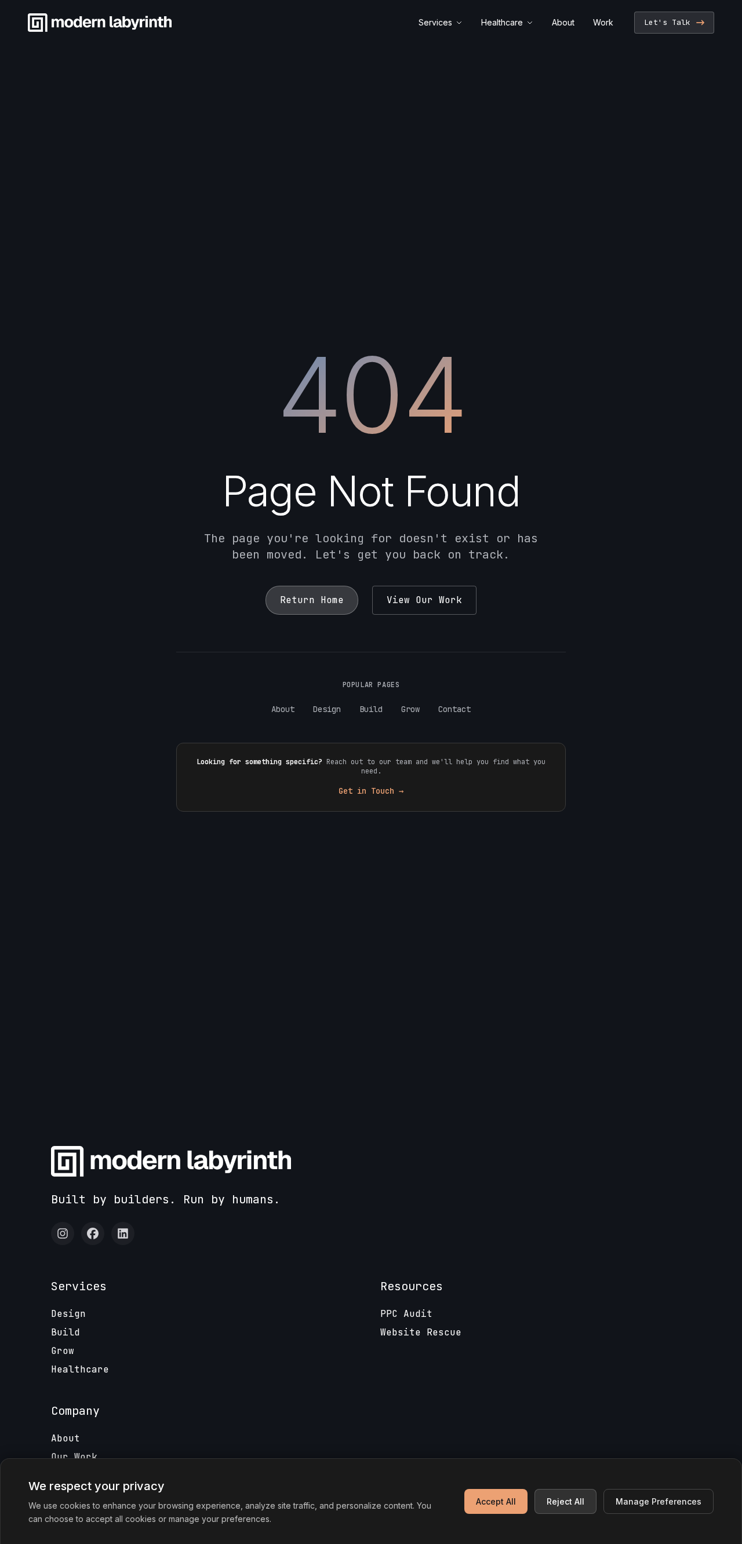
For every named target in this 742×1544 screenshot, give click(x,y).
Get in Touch (371, 791)
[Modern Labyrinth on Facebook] (92, 1233)
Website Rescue (420, 1332)
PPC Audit (406, 1314)
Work (603, 22)
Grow (410, 709)
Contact (454, 709)
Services (435, 22)
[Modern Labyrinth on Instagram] (62, 1233)
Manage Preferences (658, 1501)
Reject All (565, 1501)
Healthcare (502, 22)
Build (371, 709)
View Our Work (424, 600)
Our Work (74, 1457)
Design (327, 709)
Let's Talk (667, 22)
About (563, 22)
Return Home (312, 600)
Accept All (496, 1501)
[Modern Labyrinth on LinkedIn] (122, 1233)
